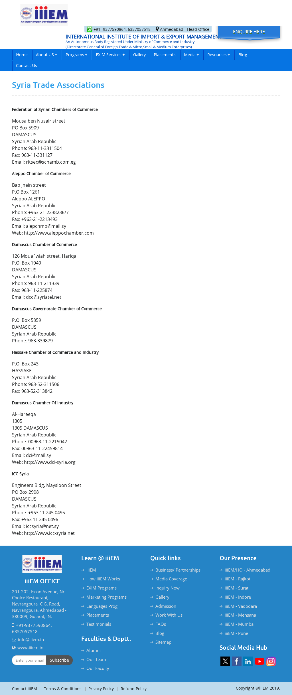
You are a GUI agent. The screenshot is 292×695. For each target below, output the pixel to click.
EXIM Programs (101, 588)
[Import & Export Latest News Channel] (259, 661)
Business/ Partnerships (177, 570)
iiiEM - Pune (236, 633)
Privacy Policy (99, 688)
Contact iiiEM (24, 688)
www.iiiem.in (30, 647)
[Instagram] (271, 661)
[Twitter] (225, 661)
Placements (165, 54)
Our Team (96, 659)
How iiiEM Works (103, 579)
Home (22, 54)
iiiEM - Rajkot (237, 579)
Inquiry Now (167, 588)
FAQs (160, 624)
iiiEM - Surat (236, 588)
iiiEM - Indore (238, 597)
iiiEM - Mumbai (240, 624)
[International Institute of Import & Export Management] (44, 13)
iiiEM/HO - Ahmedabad (247, 570)
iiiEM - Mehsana (240, 615)
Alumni (93, 650)
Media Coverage (171, 579)
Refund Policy (132, 688)
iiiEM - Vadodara (241, 606)
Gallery (139, 54)
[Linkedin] (248, 661)
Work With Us (168, 615)
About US (46, 54)
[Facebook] (237, 661)
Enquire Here (249, 32)
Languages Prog (101, 606)
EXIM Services (110, 54)
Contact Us (26, 65)
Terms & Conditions (61, 688)
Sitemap (163, 642)
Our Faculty (97, 668)
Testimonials (98, 624)
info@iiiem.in (31, 639)
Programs (77, 54)
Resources (218, 54)
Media (191, 54)
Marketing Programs (106, 597)
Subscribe (59, 660)
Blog (242, 54)
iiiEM (91, 570)
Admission (165, 606)
